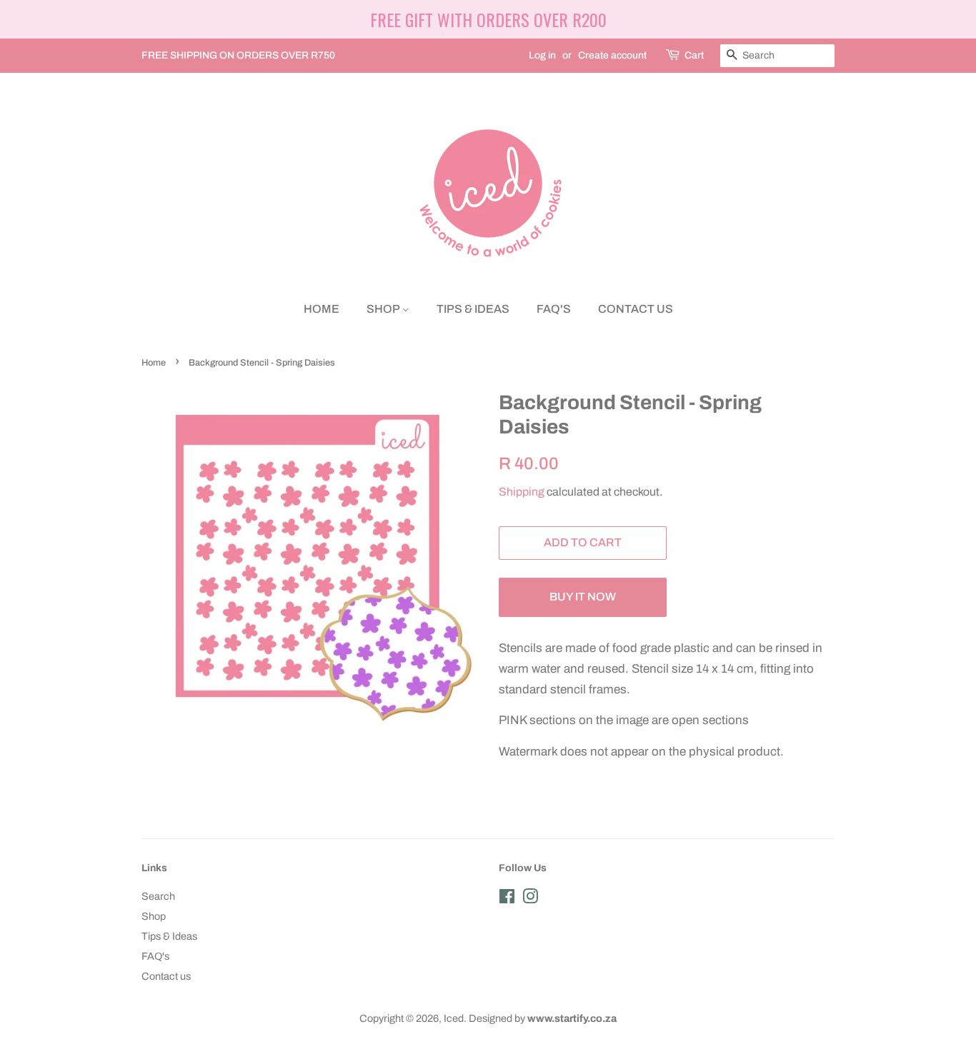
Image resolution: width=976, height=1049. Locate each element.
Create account (612, 55)
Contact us (635, 309)
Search (158, 896)
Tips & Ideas (473, 309)
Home (321, 309)
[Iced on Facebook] (507, 899)
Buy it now (582, 597)
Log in (542, 55)
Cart (694, 55)
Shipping (521, 492)
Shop (384, 309)
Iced (454, 1018)
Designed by (543, 1018)
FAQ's (554, 309)
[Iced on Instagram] (530, 899)
